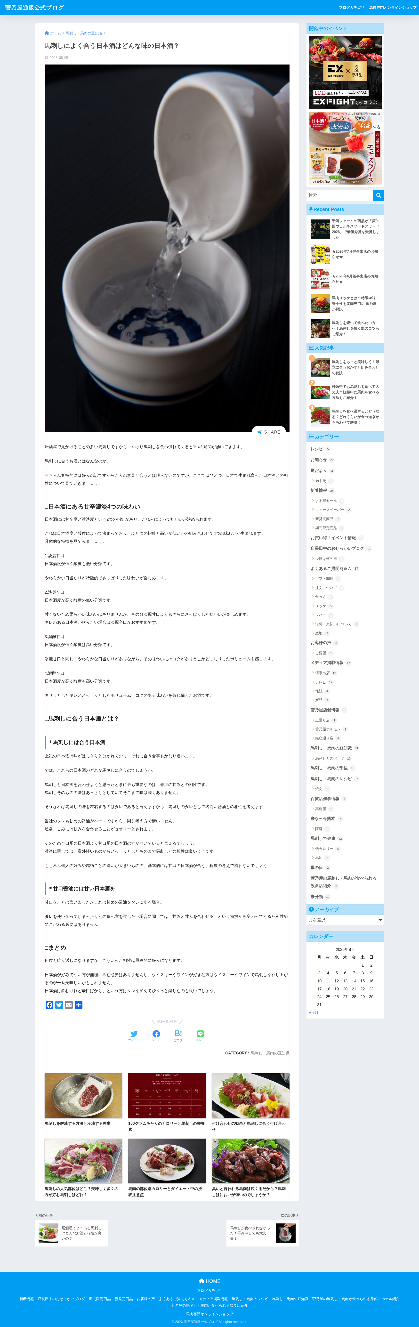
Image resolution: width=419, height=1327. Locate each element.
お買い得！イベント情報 (336, 537)
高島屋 (323, 809)
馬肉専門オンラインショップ (393, 7)
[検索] (378, 195)
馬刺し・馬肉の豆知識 (270, 1053)
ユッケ (323, 606)
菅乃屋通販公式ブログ (34, 7)
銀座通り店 (327, 738)
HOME (212, 1281)
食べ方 (323, 597)
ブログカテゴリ (351, 7)
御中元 (323, 481)
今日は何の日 (329, 559)
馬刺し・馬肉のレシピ (334, 779)
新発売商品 (327, 519)
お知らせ (322, 459)
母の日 (320, 867)
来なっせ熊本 (326, 818)
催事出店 (325, 673)
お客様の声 (324, 642)
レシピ (320, 449)
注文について (329, 588)
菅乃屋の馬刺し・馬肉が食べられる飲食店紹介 (344, 882)
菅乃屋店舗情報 (328, 710)
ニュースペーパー (332, 510)
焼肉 (321, 789)
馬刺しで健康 (326, 838)
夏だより (322, 470)
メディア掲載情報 (330, 662)
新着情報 (322, 490)
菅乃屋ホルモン (330, 729)
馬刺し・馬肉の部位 (332, 768)
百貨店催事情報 (328, 798)
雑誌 (321, 691)
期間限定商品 (329, 528)
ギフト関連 (327, 578)
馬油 (321, 858)
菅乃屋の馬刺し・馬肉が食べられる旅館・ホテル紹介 (356, 1299)
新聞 (321, 700)
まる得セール (329, 501)
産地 (321, 633)
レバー (323, 615)
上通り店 (325, 720)
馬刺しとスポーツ (333, 758)
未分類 (320, 896)
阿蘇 (321, 829)
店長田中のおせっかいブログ (340, 548)
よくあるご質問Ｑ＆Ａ (334, 568)
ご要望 (323, 653)
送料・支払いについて (336, 624)
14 (354, 981)
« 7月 (314, 1012)
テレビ (323, 682)
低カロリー (327, 849)
